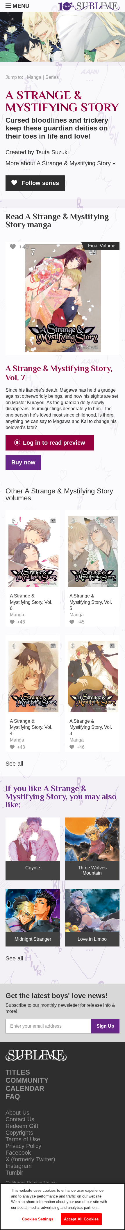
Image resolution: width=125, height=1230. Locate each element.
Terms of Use (23, 1139)
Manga (34, 77)
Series (52, 77)
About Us (17, 1112)
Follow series (39, 183)
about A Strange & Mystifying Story (59, 163)
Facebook (18, 1152)
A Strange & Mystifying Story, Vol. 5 (90, 602)
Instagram (19, 1166)
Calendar (25, 1088)
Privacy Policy (23, 1146)
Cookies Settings (37, 1219)
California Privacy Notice (31, 1182)
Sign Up (105, 1026)
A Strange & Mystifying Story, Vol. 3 (90, 727)
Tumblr (14, 1172)
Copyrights (19, 1132)
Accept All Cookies (81, 1219)
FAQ (13, 1096)
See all (14, 763)
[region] (62, 1206)
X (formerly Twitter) (30, 1159)
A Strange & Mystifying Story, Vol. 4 (31, 727)
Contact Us (20, 1119)
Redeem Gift (22, 1126)
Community (27, 1080)
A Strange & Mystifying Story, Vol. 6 (31, 602)
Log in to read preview (54, 442)
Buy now (23, 462)
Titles (18, 1072)
